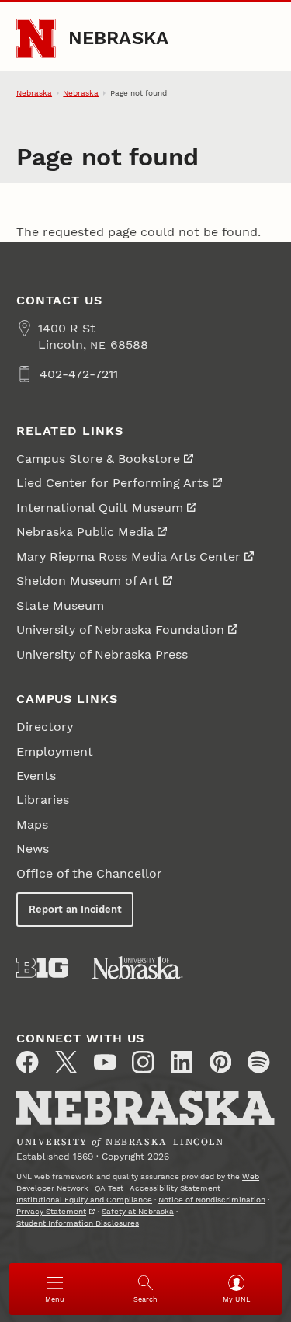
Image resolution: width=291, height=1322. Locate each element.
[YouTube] (105, 1062)
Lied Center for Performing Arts (112, 482)
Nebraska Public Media (85, 531)
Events (36, 775)
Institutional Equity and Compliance (84, 1199)
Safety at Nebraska (138, 1211)
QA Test (109, 1188)
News (32, 848)
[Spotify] (258, 1062)
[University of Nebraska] (137, 967)
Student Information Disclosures (77, 1223)
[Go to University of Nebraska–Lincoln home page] (36, 38)
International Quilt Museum (99, 507)
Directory (44, 726)
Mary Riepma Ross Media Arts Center (128, 556)
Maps (32, 824)
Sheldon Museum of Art (87, 580)
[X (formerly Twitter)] (66, 1062)
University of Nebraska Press (102, 654)
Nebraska (118, 38)
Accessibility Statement (175, 1188)
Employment (54, 751)
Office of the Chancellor (89, 873)
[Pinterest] (220, 1062)
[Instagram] (143, 1062)
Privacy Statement (51, 1211)
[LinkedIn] (181, 1062)
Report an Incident (75, 909)
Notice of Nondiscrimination (211, 1199)
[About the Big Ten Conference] (42, 968)
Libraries (42, 799)
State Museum (60, 605)
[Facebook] (27, 1062)
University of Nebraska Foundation (120, 629)
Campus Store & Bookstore (98, 458)
